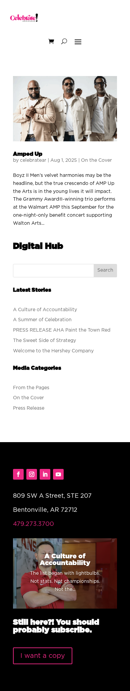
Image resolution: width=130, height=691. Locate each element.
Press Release (28, 408)
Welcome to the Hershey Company (53, 351)
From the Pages (31, 388)
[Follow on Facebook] (18, 474)
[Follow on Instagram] (31, 474)
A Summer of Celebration (42, 320)
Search (105, 270)
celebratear (33, 160)
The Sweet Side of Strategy (44, 340)
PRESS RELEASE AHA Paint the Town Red (61, 330)
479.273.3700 (33, 524)
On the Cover (96, 160)
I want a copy (42, 655)
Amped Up (27, 154)
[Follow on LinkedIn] (45, 474)
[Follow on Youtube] (58, 474)
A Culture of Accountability (45, 309)
